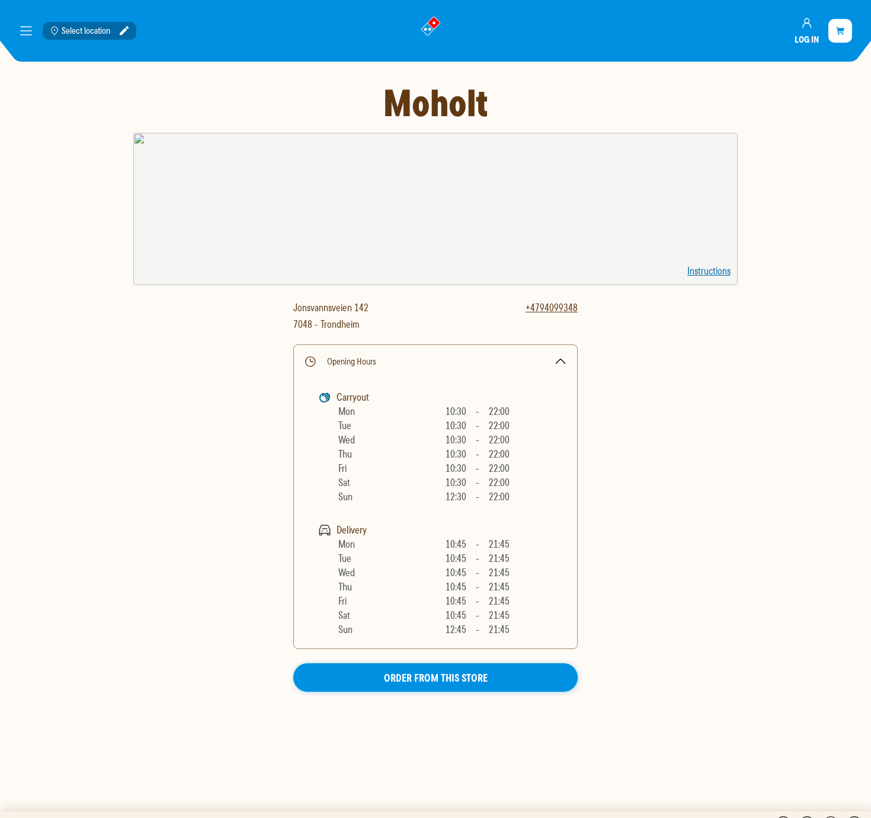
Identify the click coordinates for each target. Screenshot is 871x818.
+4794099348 (552, 307)
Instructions (709, 270)
